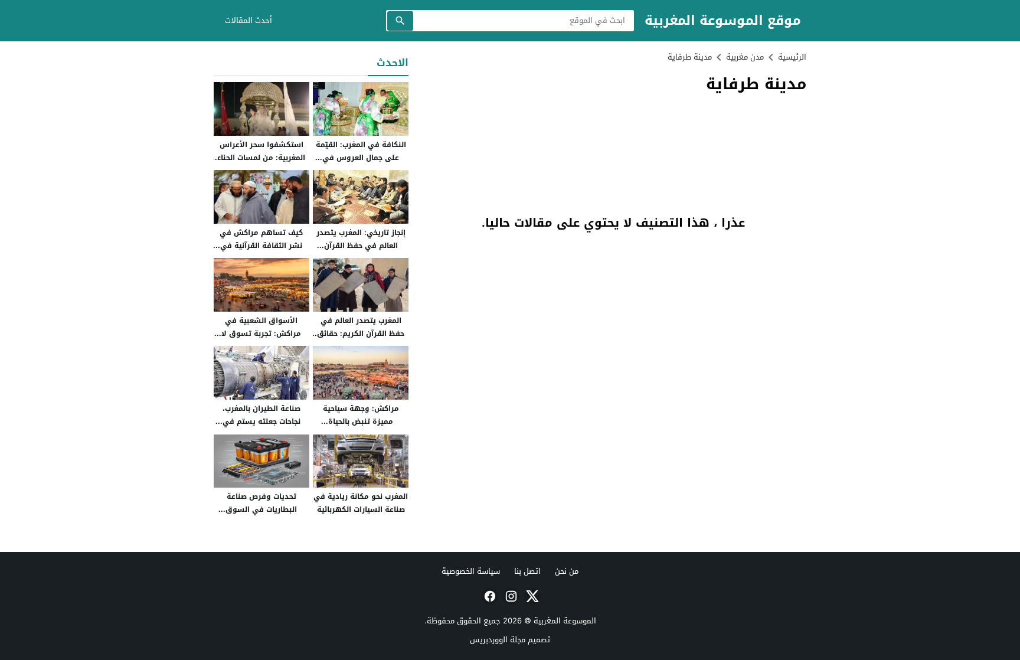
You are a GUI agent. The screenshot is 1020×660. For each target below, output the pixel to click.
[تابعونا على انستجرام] (510, 596)
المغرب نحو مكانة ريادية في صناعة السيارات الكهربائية (360, 503)
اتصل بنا (527, 571)
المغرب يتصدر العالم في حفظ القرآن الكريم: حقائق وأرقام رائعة (360, 333)
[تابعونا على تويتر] (531, 596)
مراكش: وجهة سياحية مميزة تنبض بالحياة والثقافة (361, 421)
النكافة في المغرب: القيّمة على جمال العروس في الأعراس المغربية (361, 157)
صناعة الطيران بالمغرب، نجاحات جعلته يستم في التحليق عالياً (261, 421)
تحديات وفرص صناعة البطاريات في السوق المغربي (261, 509)
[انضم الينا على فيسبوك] (488, 596)
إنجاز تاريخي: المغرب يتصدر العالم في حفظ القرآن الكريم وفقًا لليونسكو (361, 245)
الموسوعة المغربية (565, 620)
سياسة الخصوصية (471, 571)
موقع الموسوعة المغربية (723, 21)
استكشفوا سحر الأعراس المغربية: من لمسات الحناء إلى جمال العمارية (261, 157)
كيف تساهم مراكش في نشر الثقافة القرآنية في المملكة (261, 245)
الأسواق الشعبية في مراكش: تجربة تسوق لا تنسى (261, 333)
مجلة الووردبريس (497, 639)
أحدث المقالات (248, 20)
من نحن (566, 571)
